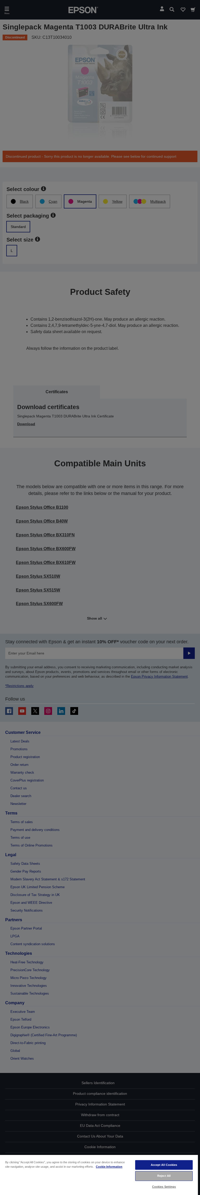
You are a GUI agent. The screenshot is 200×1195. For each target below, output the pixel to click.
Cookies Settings (164, 1186)
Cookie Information (109, 1166)
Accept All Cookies (164, 1164)
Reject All (164, 1175)
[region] (99, 1174)
